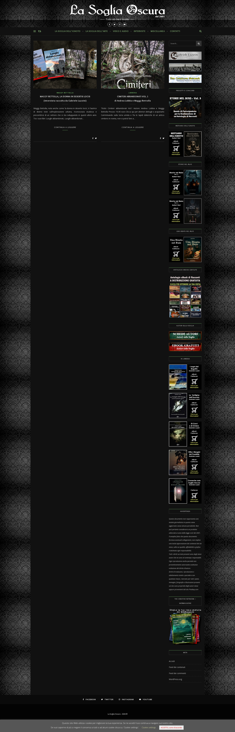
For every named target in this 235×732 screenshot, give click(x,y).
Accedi (172, 661)
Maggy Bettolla (65, 93)
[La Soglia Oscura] (117, 13)
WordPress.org (175, 679)
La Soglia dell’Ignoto (68, 31)
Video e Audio (121, 31)
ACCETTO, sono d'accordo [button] (171, 727)
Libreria (133, 93)
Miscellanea (158, 31)
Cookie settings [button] (149, 727)
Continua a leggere (65, 127)
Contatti (175, 31)
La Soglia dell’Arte (97, 31)
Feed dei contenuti (177, 667)
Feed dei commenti (177, 673)
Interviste (140, 31)
